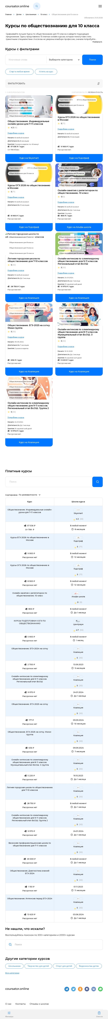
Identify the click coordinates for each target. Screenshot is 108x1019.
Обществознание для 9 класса (21, 110)
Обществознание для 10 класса (21, 116)
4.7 (77, 630)
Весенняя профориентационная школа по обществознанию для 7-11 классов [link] (30, 844)
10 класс (44, 14)
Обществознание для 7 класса (21, 100)
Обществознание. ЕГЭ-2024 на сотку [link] (29, 648)
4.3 (14, 128)
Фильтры (9, 1017)
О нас (8, 1004)
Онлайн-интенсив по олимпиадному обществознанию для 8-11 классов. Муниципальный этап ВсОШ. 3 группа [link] (30, 762)
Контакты (20, 1004)
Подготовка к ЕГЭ (66, 100)
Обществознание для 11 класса (71, 242)
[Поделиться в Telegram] (66, 989)
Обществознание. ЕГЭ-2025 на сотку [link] (30, 704)
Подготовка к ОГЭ (16, 168)
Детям (18, 14)
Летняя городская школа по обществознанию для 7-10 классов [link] (30, 788)
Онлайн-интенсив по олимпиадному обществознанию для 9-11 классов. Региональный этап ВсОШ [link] (29, 679)
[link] (29, 158)
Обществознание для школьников (72, 185)
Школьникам (31, 14)
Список (99, 1017)
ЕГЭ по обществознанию (86, 100)
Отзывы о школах (39, 1004)
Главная (8, 14)
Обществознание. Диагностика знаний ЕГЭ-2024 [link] (29, 872)
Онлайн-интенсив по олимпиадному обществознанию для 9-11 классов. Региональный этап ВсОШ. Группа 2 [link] (29, 818)
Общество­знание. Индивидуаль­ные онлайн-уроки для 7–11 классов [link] (30, 511)
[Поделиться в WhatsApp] (100, 989)
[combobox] (57, 944)
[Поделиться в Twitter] (73, 989)
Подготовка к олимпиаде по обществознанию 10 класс (78, 179)
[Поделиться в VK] (93, 989)
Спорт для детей (64, 966)
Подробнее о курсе (16, 133)
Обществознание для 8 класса (21, 105)
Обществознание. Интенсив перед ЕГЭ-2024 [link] (29, 898)
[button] (36, 6)
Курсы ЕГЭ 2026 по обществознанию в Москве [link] (29, 538)
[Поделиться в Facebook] (87, 989)
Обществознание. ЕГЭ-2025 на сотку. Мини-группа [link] (30, 733)
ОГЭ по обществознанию (36, 168)
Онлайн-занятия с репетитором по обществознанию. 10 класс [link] (29, 594)
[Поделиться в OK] (80, 989)
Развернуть (97, 42)
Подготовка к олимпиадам (69, 248)
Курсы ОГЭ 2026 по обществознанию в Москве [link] (29, 566)
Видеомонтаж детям (89, 966)
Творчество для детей (38, 966)
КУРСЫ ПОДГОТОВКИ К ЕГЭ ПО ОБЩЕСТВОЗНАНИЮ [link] (30, 622)
